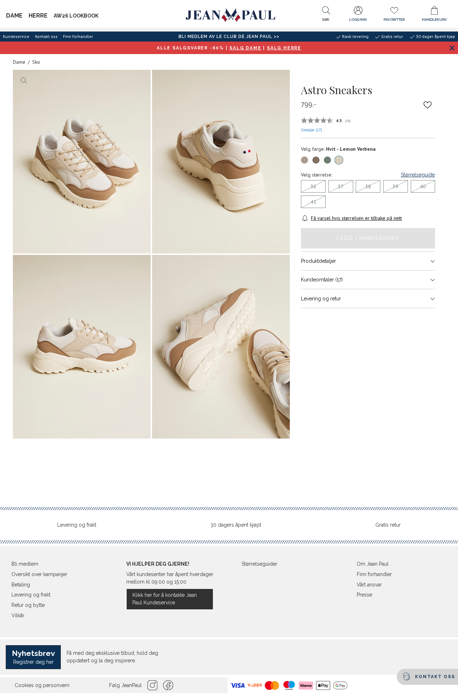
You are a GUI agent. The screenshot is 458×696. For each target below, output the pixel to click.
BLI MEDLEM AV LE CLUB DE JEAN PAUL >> (229, 36)
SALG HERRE (284, 47)
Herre (38, 15)
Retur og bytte (28, 605)
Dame (14, 15)
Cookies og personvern (42, 685)
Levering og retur (321, 298)
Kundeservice (16, 36)
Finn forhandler (78, 36)
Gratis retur (388, 525)
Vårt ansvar (369, 585)
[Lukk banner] (451, 48)
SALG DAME (245, 47)
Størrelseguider (259, 564)
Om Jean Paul (373, 564)
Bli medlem (24, 564)
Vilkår (17, 615)
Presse (364, 595)
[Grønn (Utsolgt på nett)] (327, 160)
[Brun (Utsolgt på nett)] (304, 160)
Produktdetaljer (318, 261)
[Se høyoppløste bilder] (82, 161)
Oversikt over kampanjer (39, 574)
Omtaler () (311, 129)
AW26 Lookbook (76, 16)
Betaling (20, 585)
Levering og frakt (76, 525)
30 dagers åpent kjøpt (235, 525)
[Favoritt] (427, 104)
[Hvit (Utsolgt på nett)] (338, 160)
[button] (326, 15)
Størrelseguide (418, 175)
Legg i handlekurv (368, 238)
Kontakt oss (46, 36)
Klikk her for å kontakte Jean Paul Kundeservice (164, 598)
